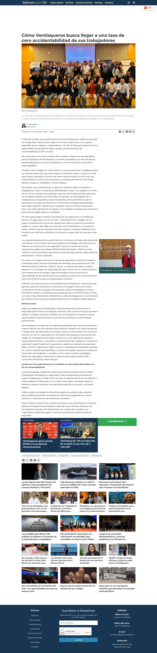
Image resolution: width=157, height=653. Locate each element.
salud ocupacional (80, 456)
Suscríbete (78, 640)
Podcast (98, 3)
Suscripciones (35, 624)
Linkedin (35, 647)
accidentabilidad (31, 456)
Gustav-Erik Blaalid (122, 617)
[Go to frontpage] (35, 3)
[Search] (128, 2)
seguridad (63, 456)
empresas (96, 456)
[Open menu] (133, 2)
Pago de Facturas (35, 638)
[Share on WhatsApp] (133, 131)
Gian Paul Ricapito (122, 626)
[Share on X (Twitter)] (123, 131)
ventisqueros (49, 456)
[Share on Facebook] (120, 131)
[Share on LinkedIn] (126, 131)
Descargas (35, 642)
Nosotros (109, 3)
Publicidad (35, 629)
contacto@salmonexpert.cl (122, 635)
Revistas (69, 3)
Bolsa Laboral (57, 3)
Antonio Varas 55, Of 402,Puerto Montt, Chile (122, 645)
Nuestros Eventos (84, 3)
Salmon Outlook (35, 633)
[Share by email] (130, 131)
